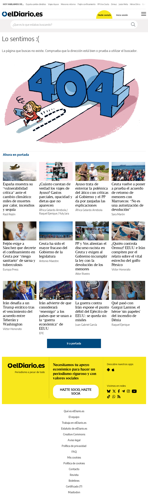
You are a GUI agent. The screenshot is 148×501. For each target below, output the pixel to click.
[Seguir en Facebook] (119, 391)
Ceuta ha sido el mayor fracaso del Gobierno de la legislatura (53, 250)
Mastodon (74, 492)
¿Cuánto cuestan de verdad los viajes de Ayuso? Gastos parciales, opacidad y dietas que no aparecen (55, 195)
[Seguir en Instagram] (128, 391)
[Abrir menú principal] (143, 14)
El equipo (74, 417)
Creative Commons (74, 434)
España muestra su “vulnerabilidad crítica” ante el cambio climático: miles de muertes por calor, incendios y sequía (18, 197)
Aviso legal (74, 440)
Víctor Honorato (121, 269)
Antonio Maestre (49, 261)
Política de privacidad (74, 446)
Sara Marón (118, 214)
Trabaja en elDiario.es (74, 422)
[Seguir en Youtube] (134, 391)
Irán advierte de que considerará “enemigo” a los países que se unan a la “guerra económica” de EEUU (55, 316)
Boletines (74, 480)
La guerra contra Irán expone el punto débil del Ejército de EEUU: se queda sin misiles (92, 311)
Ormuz (114, 4)
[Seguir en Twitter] (114, 391)
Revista (74, 474)
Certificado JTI (74, 486)
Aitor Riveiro (82, 273)
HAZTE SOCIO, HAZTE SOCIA (76, 391)
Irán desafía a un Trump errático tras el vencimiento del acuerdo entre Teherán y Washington (18, 313)
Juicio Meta (123, 4)
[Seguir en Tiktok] (108, 396)
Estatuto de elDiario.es (74, 428)
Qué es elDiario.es (74, 411)
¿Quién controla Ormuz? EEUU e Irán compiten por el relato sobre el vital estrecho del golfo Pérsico (128, 254)
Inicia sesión (122, 15)
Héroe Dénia (135, 4)
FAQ (74, 451)
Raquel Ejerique (48, 213)
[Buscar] (133, 24)
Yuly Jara (64, 213)
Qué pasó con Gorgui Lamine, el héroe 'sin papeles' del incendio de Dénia (126, 311)
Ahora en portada (16, 155)
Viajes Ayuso (53, 4)
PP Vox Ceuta (103, 4)
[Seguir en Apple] (113, 369)
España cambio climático (36, 4)
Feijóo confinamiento (87, 4)
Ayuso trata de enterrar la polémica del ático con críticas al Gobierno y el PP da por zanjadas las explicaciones (91, 195)
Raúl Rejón (9, 214)
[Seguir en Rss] (118, 396)
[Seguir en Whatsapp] (113, 396)
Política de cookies (74, 463)
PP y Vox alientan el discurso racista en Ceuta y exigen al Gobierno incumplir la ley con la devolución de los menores (91, 256)
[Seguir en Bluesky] (108, 391)
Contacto (74, 469)
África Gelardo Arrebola (52, 210)
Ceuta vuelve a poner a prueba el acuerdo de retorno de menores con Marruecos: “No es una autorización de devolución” (128, 197)
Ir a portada (74, 343)
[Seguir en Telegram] (123, 391)
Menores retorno (68, 4)
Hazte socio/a (104, 15)
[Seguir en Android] (108, 369)
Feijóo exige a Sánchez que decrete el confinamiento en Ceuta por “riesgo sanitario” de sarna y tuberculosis (19, 254)
